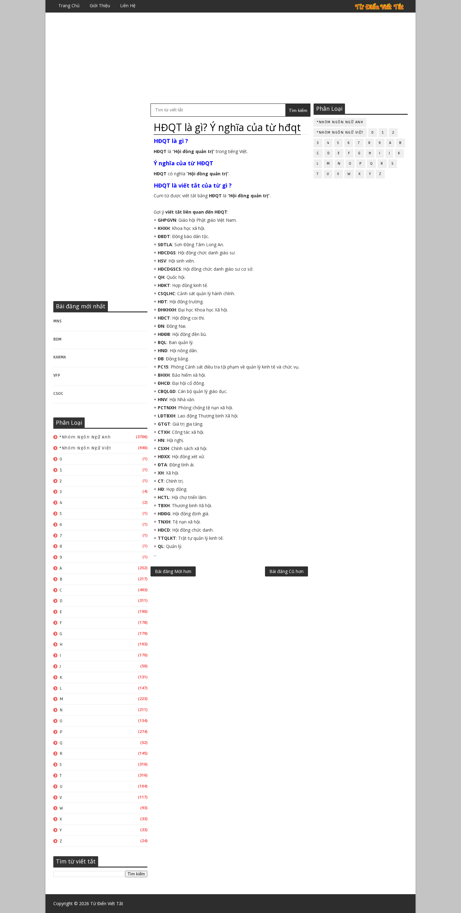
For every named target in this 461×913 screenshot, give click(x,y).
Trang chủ (69, 5)
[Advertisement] (230, 58)
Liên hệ (127, 5)
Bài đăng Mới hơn (173, 571)
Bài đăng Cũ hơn (286, 571)
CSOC (58, 393)
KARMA (59, 357)
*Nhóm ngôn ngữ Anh (85, 437)
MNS (57, 321)
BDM (57, 339)
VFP (56, 375)
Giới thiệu (100, 5)
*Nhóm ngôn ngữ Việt (85, 448)
